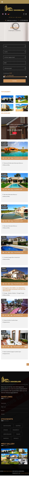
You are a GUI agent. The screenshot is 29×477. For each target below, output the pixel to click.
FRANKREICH (16, 430)
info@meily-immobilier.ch (12, 20)
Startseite (11, 30)
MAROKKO (6, 438)
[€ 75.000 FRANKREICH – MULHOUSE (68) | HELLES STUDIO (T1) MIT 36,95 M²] (7, 99)
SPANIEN (5, 430)
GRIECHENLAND (7, 434)
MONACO (16, 438)
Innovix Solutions (25, 473)
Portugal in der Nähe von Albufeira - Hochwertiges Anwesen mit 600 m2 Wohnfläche (14, 289)
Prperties (18, 30)
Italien (18, 434)
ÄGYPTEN (18, 425)
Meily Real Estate (8, 471)
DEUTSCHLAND (7, 425)
